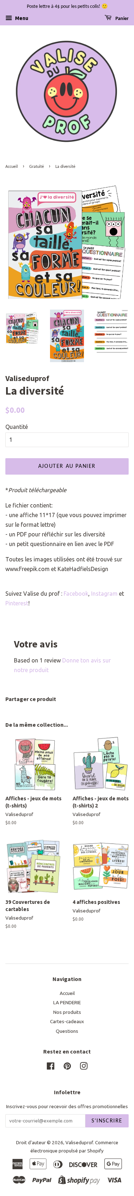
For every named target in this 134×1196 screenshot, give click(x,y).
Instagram (104, 593)
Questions (67, 1031)
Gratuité (36, 167)
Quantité (16, 427)
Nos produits (67, 1012)
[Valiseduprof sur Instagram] (84, 1067)
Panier (121, 18)
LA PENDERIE (67, 1002)
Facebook (76, 593)
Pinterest (16, 603)
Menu (21, 18)
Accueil (11, 167)
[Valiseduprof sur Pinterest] (67, 1067)
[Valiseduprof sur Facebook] (50, 1067)
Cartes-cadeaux (67, 1021)
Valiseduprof (79, 1142)
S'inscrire (107, 1121)
